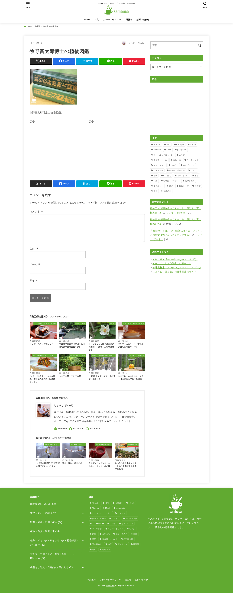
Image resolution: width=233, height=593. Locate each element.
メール (35, 264)
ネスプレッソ (189, 165)
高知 (156, 191)
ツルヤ (174, 165)
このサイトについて (112, 19)
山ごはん (167, 175)
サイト (33, 280)
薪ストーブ (184, 186)
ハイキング (158, 170)
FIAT (168, 144)
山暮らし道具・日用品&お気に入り (52, 567)
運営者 (129, 19)
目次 (96, 19)
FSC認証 (180, 144)
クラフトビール (160, 160)
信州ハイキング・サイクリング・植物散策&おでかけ (54, 542)
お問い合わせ (142, 19)
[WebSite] (60, 428)
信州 (156, 175)
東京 (197, 175)
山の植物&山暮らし (43, 504)
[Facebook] (76, 428)
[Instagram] (93, 428)
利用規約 (91, 579)
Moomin (157, 150)
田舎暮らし (158, 186)
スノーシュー (159, 165)
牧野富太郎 (190, 181)
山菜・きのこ (183, 175)
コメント (36, 211)
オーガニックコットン (163, 155)
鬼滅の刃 (167, 191)
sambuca (110, 585)
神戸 (171, 186)
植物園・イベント (171, 181)
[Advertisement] (56, 146)
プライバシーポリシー (110, 579)
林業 (156, 181)
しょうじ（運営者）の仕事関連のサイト (174, 271)
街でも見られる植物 (43, 513)
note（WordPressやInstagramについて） (174, 259)
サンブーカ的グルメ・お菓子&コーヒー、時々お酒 (53, 556)
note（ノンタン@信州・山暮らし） (171, 263)
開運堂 (198, 186)
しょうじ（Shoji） (176, 212)
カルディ (183, 155)
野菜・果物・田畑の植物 (46, 522)
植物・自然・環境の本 (45, 531)
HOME (87, 19)
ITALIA (193, 144)
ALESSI (157, 144)
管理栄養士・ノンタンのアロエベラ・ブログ (176, 267)
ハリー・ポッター (177, 170)
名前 (34, 248)
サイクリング (193, 160)
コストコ (177, 160)
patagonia (181, 150)
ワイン (194, 170)
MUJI (169, 150)
